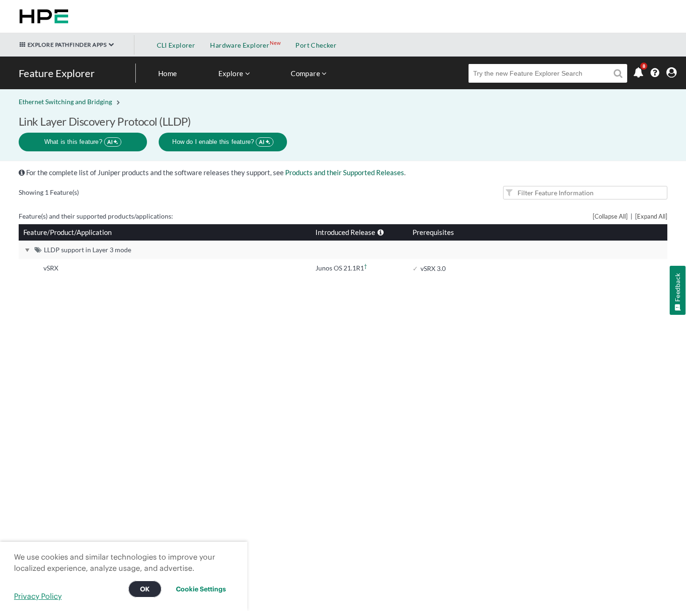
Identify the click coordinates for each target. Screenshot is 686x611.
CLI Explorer (176, 45)
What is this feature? (78, 141)
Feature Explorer (57, 73)
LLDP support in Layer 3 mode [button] (87, 250)
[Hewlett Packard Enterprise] (42, 16)
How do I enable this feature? (218, 141)
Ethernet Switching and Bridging (65, 102)
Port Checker (315, 45)
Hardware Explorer (239, 45)
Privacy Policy (38, 596)
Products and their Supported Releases (344, 172)
